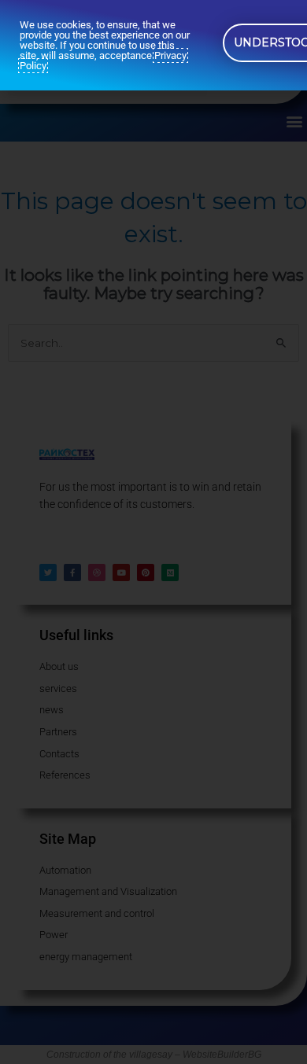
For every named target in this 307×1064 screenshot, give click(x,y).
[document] (153, 532)
